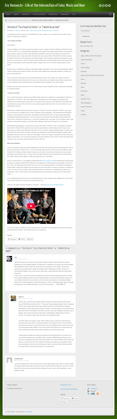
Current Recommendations (69, 389)
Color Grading (85, 67)
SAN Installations (86, 103)
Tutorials (83, 114)
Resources (53, 14)
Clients (83, 63)
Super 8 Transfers (86, 107)
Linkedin (103, 5)
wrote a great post (47, 161)
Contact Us (94, 388)
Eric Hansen (16, 30)
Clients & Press (39, 14)
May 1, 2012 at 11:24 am (25, 298)
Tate (15, 257)
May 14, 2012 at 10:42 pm (21, 360)
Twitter (106, 5)
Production (56, 30)
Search (110, 14)
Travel (83, 111)
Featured (83, 71)
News (50, 30)
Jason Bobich (28, 411)
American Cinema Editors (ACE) (54, 185)
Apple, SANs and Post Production (18, 20)
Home (5, 20)
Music (82, 79)
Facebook (100, 5)
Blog (9, 14)
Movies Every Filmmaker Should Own (92, 75)
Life (73, 14)
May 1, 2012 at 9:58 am (20, 259)
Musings (83, 83)
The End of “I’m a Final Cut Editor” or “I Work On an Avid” (33, 27)
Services (25, 14)
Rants (82, 95)
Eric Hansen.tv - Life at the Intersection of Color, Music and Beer (45, 5)
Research (65, 14)
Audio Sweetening (86, 60)
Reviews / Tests (85, 99)
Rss (109, 5)
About (16, 14)
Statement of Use (66, 385)
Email (96, 394)
